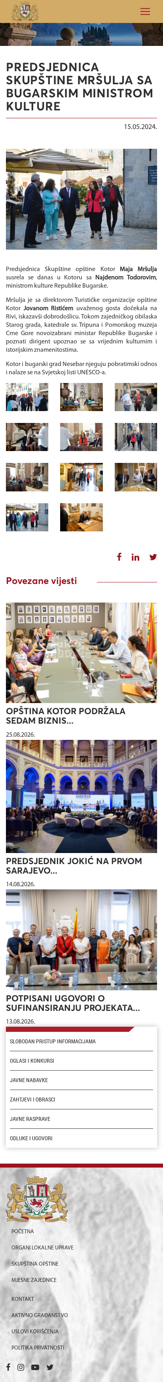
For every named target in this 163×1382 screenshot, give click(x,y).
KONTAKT (22, 1299)
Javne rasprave (30, 1118)
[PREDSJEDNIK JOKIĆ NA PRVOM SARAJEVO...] (81, 796)
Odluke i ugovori (31, 1138)
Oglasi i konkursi (32, 1060)
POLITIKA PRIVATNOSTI (37, 1348)
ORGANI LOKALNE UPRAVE (42, 1248)
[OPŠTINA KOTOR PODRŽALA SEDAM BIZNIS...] (81, 653)
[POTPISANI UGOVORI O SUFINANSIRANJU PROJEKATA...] (81, 940)
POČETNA (22, 1232)
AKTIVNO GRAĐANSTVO (39, 1316)
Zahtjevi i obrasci (32, 1099)
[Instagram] (20, 1368)
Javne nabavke (29, 1080)
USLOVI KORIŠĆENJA (35, 1332)
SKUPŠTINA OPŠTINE (35, 1264)
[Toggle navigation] (143, 11)
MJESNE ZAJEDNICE (34, 1280)
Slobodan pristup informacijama (53, 1041)
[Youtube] (35, 1368)
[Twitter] (50, 1368)
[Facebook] (8, 1368)
